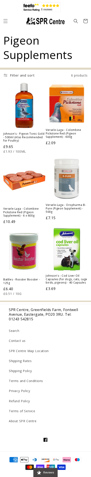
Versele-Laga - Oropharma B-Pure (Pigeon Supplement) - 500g (66, 208)
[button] (5, 21)
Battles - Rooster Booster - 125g (21, 281)
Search (14, 331)
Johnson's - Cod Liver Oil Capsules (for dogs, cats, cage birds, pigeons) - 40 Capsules (66, 279)
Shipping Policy (20, 371)
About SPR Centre (23, 421)
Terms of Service (22, 411)
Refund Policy (19, 401)
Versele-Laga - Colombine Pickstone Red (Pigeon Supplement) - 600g (63, 133)
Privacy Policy (19, 391)
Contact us (17, 341)
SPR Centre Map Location (29, 351)
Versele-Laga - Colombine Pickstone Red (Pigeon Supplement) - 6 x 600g (21, 212)
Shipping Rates (20, 361)
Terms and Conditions (26, 381)
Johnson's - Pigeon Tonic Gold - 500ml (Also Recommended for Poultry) (23, 137)
